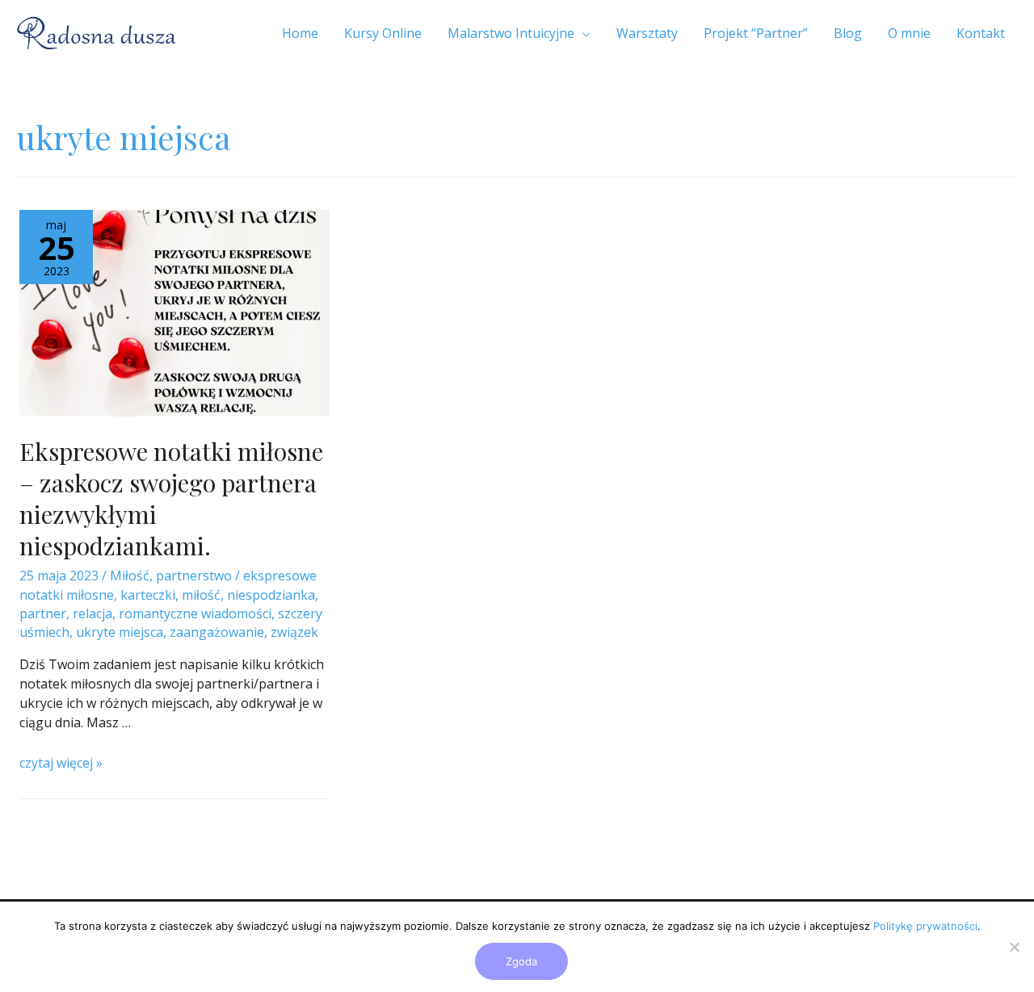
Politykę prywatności (925, 925)
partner (42, 613)
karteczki (147, 595)
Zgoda (521, 961)
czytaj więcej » (61, 763)
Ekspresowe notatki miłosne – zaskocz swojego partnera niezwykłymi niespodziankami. (171, 498)
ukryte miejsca (119, 632)
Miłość (129, 575)
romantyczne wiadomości (195, 613)
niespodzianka (271, 595)
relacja (92, 613)
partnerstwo (194, 575)
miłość (201, 595)
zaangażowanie (217, 632)
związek (294, 632)
